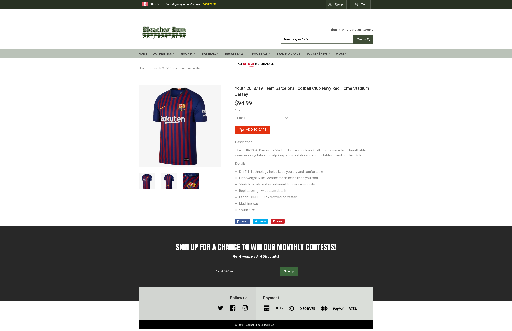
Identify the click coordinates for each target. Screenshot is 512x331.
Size (237, 110)
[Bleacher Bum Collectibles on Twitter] (220, 309)
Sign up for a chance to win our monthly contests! (256, 247)
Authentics (162, 54)
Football (260, 54)
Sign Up (289, 271)
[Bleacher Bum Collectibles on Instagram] (245, 309)
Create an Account (360, 29)
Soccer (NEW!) (318, 54)
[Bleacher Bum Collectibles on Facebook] (233, 309)
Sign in (335, 29)
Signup (338, 4)
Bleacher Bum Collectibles (259, 324)
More (340, 54)
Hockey (187, 54)
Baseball (209, 54)
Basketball (234, 54)
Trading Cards (288, 54)
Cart (363, 4)
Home (143, 54)
